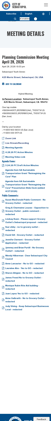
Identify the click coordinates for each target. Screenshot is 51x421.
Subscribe (11, 13)
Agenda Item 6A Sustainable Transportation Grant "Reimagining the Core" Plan (25, 173)
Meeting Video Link (15, 157)
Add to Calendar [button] (13, 83)
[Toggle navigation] (46, 5)
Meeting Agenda (13, 147)
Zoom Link (10, 138)
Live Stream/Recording (17, 143)
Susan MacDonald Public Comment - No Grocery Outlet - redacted (25, 201)
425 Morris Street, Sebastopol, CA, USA (22, 77)
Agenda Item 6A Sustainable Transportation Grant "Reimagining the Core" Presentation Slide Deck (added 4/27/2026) (25, 186)
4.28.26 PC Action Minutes (19, 152)
